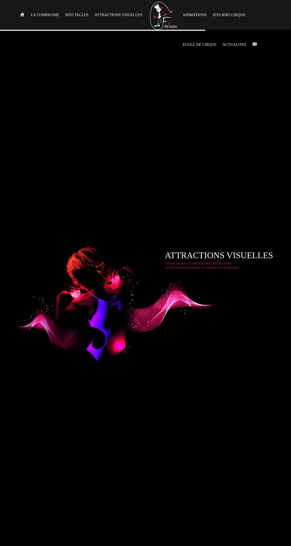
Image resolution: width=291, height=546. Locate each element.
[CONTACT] (254, 44)
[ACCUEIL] (22, 15)
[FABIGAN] (162, 15)
